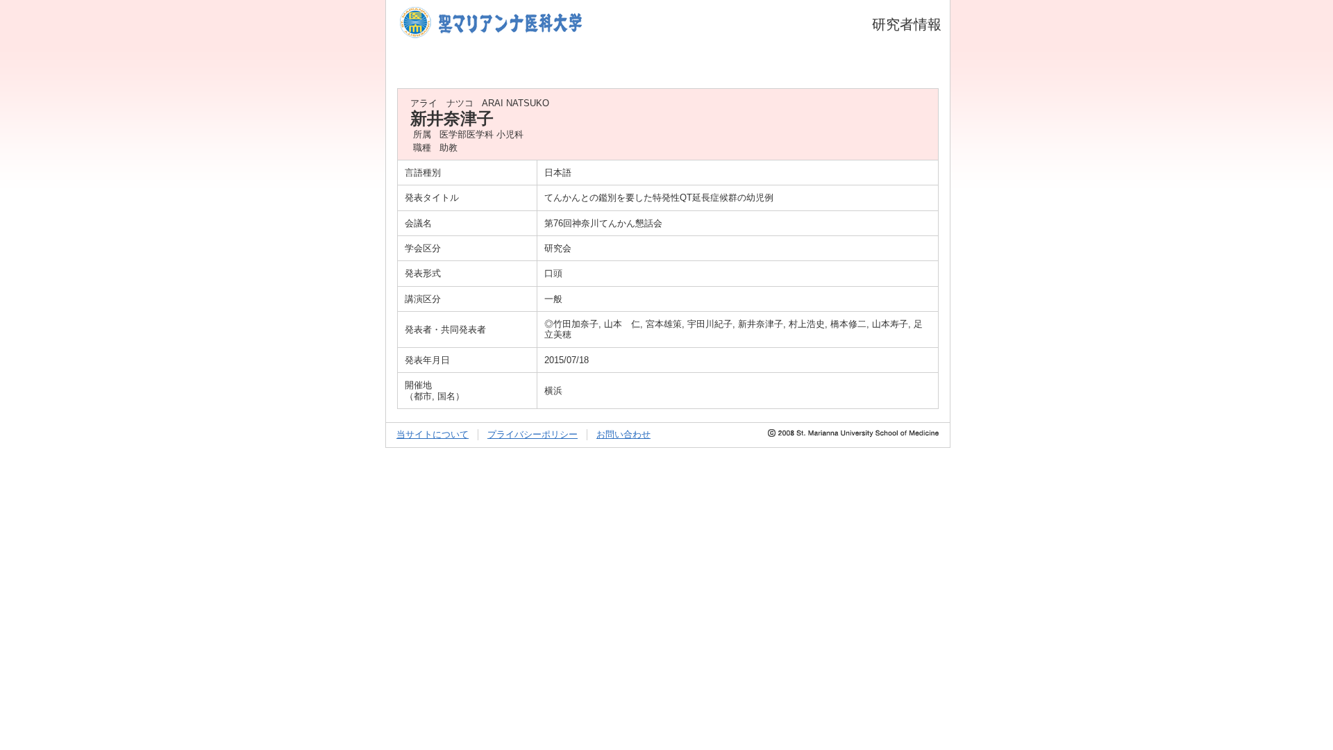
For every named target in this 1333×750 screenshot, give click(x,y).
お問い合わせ (623, 434)
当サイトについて (432, 434)
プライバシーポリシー (532, 434)
